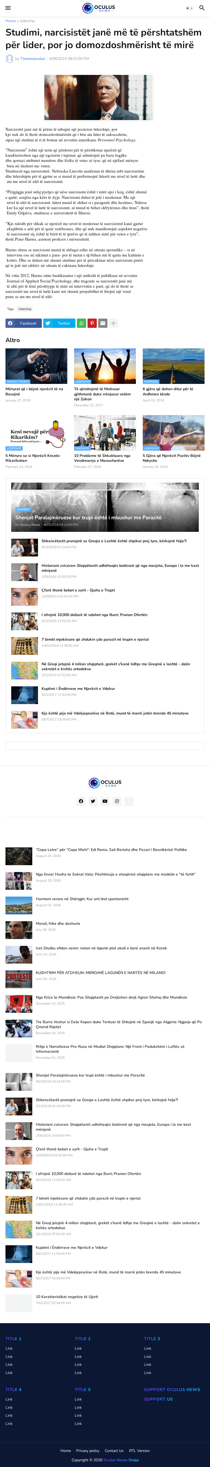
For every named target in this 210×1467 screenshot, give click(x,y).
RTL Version (139, 1450)
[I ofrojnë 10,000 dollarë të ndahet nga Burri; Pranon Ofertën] (24, 621)
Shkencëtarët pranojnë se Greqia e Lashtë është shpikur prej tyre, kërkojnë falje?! (114, 541)
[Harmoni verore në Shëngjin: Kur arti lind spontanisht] (18, 905)
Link (9, 1348)
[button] (7, 8)
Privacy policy (87, 1450)
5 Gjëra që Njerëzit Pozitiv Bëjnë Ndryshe (172, 458)
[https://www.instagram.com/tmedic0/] (129, 801)
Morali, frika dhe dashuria (58, 923)
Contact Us (114, 1450)
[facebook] (81, 801)
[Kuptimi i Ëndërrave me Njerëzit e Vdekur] (24, 695)
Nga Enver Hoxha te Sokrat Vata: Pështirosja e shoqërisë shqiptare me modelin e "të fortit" (116, 874)
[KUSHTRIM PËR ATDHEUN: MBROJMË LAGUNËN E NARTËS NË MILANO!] (18, 979)
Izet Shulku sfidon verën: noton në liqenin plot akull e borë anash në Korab (101, 948)
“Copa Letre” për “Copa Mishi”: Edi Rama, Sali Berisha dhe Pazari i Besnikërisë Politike (111, 849)
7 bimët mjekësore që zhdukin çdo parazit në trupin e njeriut (95, 639)
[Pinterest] (92, 323)
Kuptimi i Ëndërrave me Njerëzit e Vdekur (78, 688)
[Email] (102, 323)
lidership (27, 21)
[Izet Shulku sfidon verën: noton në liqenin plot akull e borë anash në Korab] (18, 955)
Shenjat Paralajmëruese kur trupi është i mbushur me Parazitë (90, 1075)
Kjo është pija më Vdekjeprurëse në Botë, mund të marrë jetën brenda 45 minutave (115, 713)
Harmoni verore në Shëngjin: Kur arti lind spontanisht (82, 899)
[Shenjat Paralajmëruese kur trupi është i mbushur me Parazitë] (18, 1082)
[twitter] (93, 801)
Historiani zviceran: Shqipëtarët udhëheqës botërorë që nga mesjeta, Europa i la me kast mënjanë (120, 568)
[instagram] (117, 801)
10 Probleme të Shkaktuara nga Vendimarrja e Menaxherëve (102, 458)
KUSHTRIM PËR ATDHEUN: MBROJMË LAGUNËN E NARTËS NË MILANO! (100, 972)
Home (10, 21)
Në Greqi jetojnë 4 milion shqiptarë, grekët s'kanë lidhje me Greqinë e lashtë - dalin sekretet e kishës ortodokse (116, 667)
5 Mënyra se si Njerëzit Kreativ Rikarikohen (32, 458)
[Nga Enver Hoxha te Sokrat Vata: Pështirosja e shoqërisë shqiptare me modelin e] (18, 881)
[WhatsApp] (81, 323)
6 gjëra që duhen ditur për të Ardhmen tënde (168, 391)
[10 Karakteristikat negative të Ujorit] (18, 1303)
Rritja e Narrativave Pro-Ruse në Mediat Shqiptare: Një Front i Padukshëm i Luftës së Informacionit (110, 1049)
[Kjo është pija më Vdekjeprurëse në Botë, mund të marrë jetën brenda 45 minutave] (24, 720)
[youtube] (105, 801)
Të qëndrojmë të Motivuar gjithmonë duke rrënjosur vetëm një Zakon (102, 394)
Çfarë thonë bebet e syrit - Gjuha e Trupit (78, 590)
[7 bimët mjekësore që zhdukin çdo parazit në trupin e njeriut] (24, 646)
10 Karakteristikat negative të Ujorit (67, 1296)
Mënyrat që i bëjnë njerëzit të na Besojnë (34, 391)
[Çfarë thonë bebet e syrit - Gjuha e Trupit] (24, 597)
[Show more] (113, 323)
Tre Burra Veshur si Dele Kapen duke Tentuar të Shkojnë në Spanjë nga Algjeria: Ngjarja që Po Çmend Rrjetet (119, 1024)
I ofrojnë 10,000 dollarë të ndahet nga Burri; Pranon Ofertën (94, 615)
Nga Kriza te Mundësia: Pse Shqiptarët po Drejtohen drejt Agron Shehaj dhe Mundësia (111, 997)
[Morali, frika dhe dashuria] (18, 930)
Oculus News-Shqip (121, 1460)
